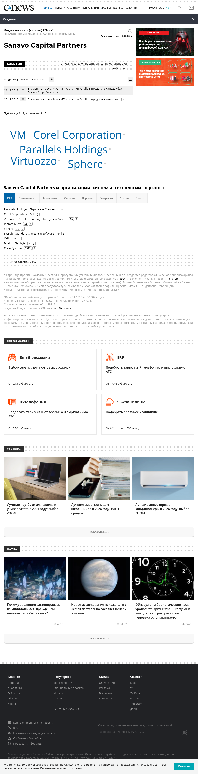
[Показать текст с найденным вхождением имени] (51, 79)
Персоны (87, 198)
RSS (15, 728)
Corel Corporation (77, 134)
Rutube (135, 698)
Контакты (105, 698)
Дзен (133, 709)
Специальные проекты (68, 688)
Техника (58, 698)
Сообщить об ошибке (27, 738)
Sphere (85, 163)
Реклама (104, 688)
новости (123, 278)
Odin (7, 238)
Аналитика (73, 8)
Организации (27, 198)
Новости (13, 683)
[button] (179, 8)
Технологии (50, 198)
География (106, 198)
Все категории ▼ (117, 36)
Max (133, 683)
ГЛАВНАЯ (48, 8)
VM (18, 134)
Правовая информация (28, 743)
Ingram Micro (12, 224)
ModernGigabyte (15, 243)
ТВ (135, 8)
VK (131, 688)
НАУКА (128, 8)
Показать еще (99, 532)
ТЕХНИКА (118, 8)
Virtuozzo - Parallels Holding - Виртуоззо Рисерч (35, 219)
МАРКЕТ (106, 8)
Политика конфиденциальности (34, 733)
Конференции (62, 683)
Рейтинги (14, 693)
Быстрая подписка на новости (33, 722)
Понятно (184, 766)
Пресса (140, 198)
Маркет (58, 693)
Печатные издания (66, 709)
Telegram (136, 703)
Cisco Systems (13, 248)
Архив (12, 703)
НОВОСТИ (60, 8)
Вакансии (105, 693)
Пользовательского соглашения (61, 768)
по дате (9, 79)
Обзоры (13, 698)
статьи (173, 278)
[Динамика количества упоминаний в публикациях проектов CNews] (130, 79)
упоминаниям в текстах (33, 79)
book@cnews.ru (120, 68)
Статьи (124, 198)
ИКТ (9, 198)
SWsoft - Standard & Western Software (29, 233)
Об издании (107, 683)
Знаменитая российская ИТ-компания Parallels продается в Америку (74, 99)
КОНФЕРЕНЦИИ (90, 8)
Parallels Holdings (64, 149)
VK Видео (136, 693)
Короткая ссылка (25, 262)
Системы (69, 198)
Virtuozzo (34, 160)
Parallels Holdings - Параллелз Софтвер (30, 209)
